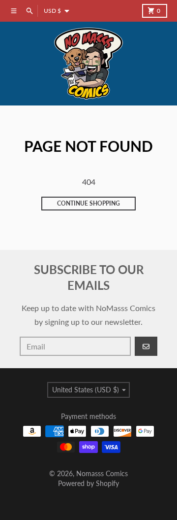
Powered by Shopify (88, 483)
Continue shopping (88, 203)
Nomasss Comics (102, 473)
